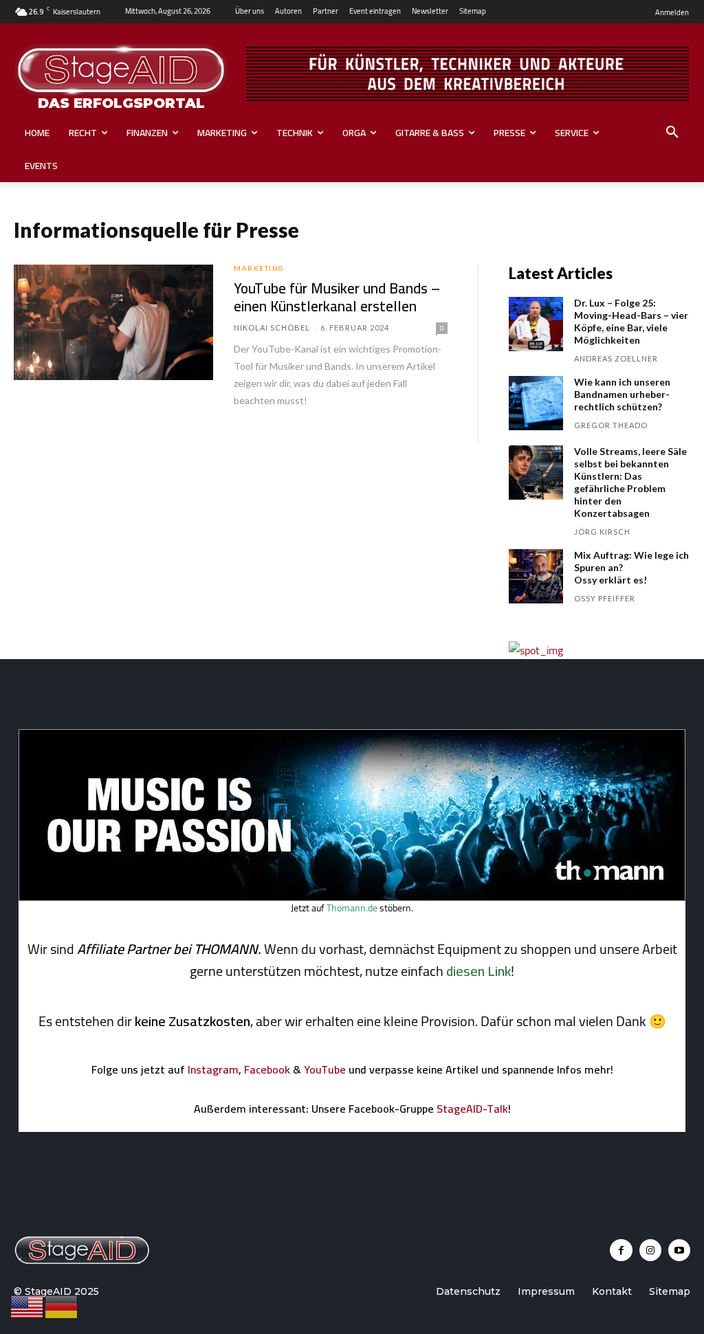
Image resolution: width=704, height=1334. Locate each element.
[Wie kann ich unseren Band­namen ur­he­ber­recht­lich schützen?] (536, 403)
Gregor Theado (611, 425)
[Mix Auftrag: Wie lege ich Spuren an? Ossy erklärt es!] (536, 576)
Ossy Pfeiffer (604, 598)
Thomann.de (352, 908)
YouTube (325, 1069)
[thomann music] (352, 897)
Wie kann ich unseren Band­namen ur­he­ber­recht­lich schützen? (622, 394)
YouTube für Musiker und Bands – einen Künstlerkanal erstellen (337, 297)
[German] (62, 1306)
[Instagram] (650, 1250)
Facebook (267, 1069)
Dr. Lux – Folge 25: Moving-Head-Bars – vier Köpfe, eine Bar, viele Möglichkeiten (631, 321)
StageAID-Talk (472, 1108)
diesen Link (478, 970)
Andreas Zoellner (616, 358)
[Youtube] (679, 1250)
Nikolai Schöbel (272, 327)
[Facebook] (621, 1250)
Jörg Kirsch (602, 531)
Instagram (213, 1069)
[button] (672, 132)
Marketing (259, 268)
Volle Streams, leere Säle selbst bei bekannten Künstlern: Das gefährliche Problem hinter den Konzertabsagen (630, 482)
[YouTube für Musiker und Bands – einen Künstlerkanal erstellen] (113, 322)
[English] (27, 1306)
